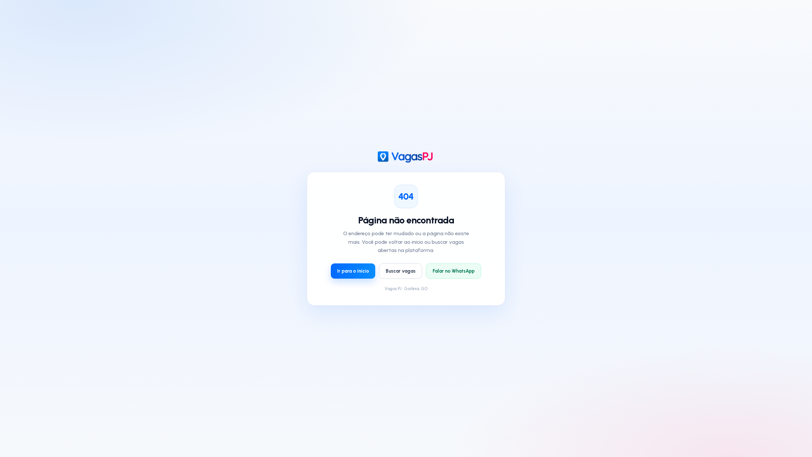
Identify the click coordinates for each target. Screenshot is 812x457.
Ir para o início (353, 271)
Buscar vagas (401, 271)
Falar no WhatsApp (454, 271)
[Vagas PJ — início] (406, 157)
